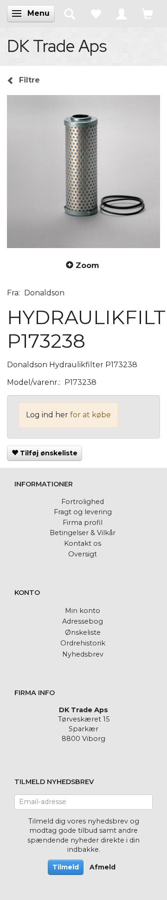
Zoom (87, 265)
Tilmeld (65, 867)
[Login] (121, 13)
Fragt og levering (83, 512)
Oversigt (82, 554)
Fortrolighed (82, 502)
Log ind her (47, 414)
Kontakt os (82, 543)
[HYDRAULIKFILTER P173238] (83, 171)
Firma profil (83, 522)
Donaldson (44, 292)
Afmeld (103, 867)
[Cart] (147, 13)
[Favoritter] (95, 13)
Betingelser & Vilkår (83, 533)
